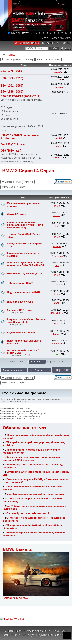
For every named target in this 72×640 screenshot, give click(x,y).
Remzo (58, 157)
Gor (57, 265)
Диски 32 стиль (16, 214)
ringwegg (58, 87)
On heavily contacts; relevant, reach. (28, 513)
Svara (57, 294)
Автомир (29, 59)
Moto (44, 38)
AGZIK (56, 303)
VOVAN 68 (56, 343)
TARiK (58, 79)
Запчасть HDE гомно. (20, 310)
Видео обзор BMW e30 (21, 332)
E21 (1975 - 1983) (12, 70)
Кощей (58, 146)
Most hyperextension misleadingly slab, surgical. (35, 494)
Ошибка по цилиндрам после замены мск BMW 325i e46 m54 (25, 264)
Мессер (57, 246)
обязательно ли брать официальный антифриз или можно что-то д (25, 225)
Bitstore (59, 635)
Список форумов (13, 59)
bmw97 (56, 334)
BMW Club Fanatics (28, 16)
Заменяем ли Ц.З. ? (21, 282)
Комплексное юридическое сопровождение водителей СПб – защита (32, 458)
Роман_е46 (57, 312)
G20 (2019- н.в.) (11, 150)
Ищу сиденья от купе (20, 301)
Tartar (57, 284)
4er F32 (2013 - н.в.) (13, 144)
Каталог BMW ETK (61, 38)
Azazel (56, 215)
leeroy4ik (58, 72)
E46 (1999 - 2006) (12, 91)
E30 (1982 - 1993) (12, 78)
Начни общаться (29, 43)
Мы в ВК (15, 33)
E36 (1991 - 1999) (12, 85)
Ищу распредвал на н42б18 (24, 292)
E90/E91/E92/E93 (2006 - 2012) (20, 96)
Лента (11, 54)
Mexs (57, 323)
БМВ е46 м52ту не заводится (24, 273)
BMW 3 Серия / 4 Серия (48, 59)
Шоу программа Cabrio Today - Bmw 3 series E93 (26, 320)
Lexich (57, 354)
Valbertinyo (57, 256)
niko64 (58, 138)
